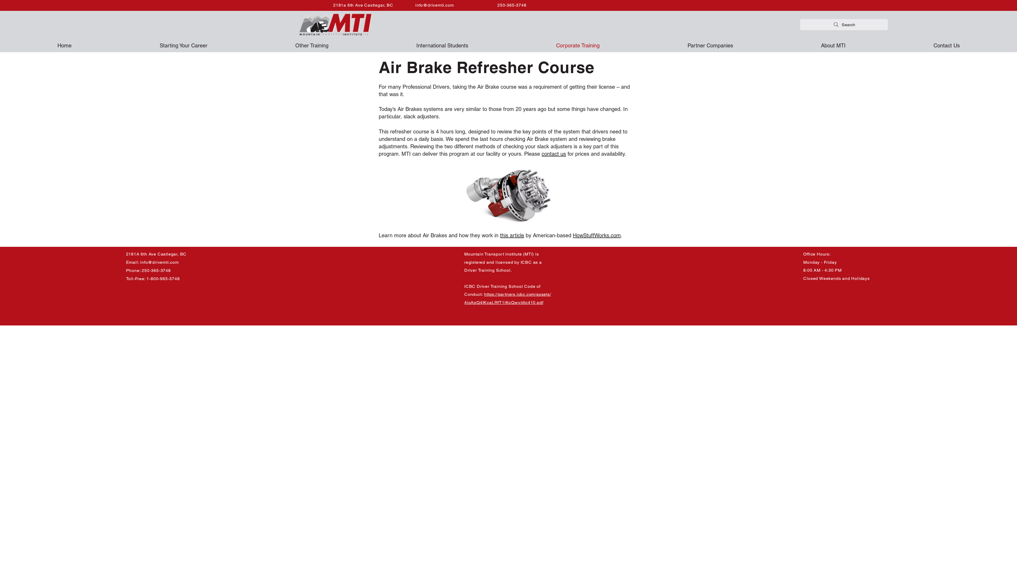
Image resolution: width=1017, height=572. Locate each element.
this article (512, 235)
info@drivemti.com (434, 5)
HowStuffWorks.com (597, 235)
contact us (554, 154)
